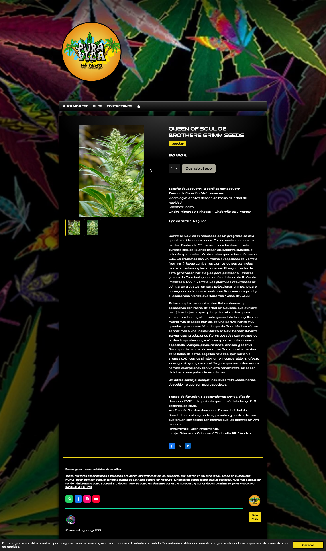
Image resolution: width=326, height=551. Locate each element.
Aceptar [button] (308, 545)
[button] (73, 227)
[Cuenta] (138, 106)
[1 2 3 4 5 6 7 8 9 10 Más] (174, 168)
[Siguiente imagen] (150, 171)
